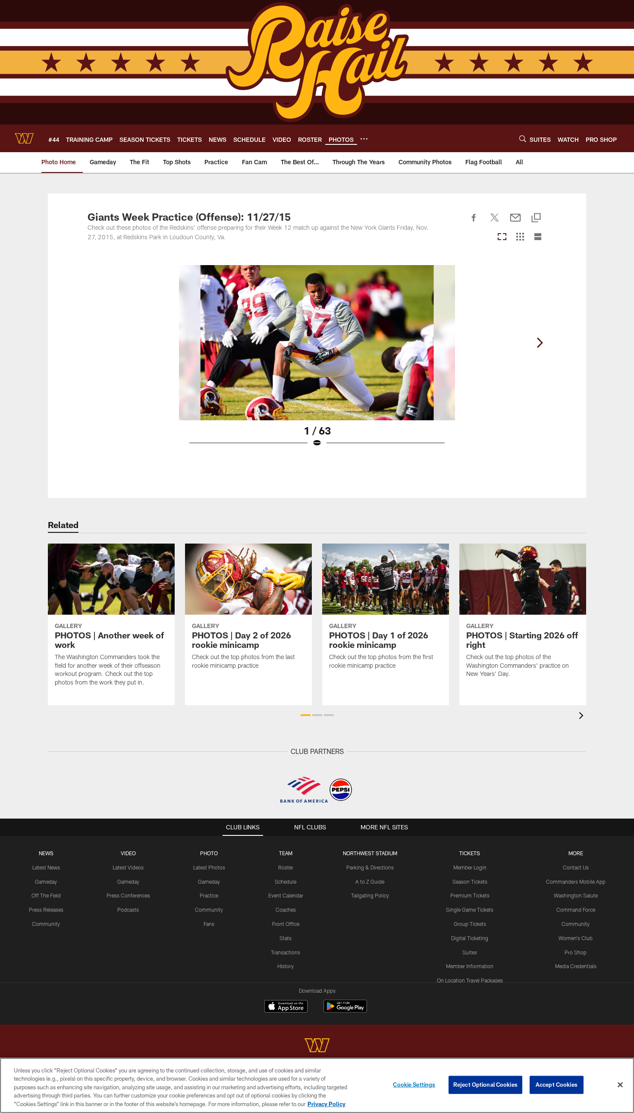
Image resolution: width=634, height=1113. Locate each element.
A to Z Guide (369, 882)
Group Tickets (470, 924)
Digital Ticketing (469, 938)
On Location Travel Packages (470, 980)
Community (46, 924)
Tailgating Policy (370, 895)
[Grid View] (520, 237)
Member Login (469, 867)
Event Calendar (285, 895)
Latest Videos (128, 867)
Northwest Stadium (370, 853)
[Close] (620, 1084)
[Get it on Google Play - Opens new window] (345, 1010)
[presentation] (582, 716)
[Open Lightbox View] (317, 361)
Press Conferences (128, 895)
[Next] (539, 343)
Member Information (469, 966)
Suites (469, 952)
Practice (209, 895)
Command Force (575, 910)
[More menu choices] (364, 138)
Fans (209, 924)
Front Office (285, 924)
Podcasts (128, 910)
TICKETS (469, 853)
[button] (305, 715)
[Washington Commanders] (317, 1046)
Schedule (285, 882)
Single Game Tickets (469, 910)
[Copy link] (536, 218)
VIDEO (128, 853)
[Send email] (515, 222)
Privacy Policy (326, 1103)
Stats (285, 938)
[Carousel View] (502, 237)
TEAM (285, 853)
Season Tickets (469, 882)
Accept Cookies (557, 1084)
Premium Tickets (470, 895)
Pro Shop (576, 952)
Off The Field (46, 895)
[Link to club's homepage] (24, 138)
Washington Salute (576, 895)
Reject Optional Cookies (485, 1084)
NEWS (46, 853)
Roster (285, 867)
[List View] (537, 237)
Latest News (46, 867)
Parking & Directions (370, 867)
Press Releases (46, 910)
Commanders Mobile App (576, 882)
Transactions (285, 952)
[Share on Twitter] (495, 222)
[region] (317, 1085)
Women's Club (576, 938)
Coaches (286, 910)
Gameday (46, 882)
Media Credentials (575, 966)
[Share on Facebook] (474, 222)
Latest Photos (209, 867)
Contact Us (576, 867)
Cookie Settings (414, 1084)
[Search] (522, 138)
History (285, 966)
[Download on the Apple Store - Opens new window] (286, 1007)
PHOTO (209, 853)
